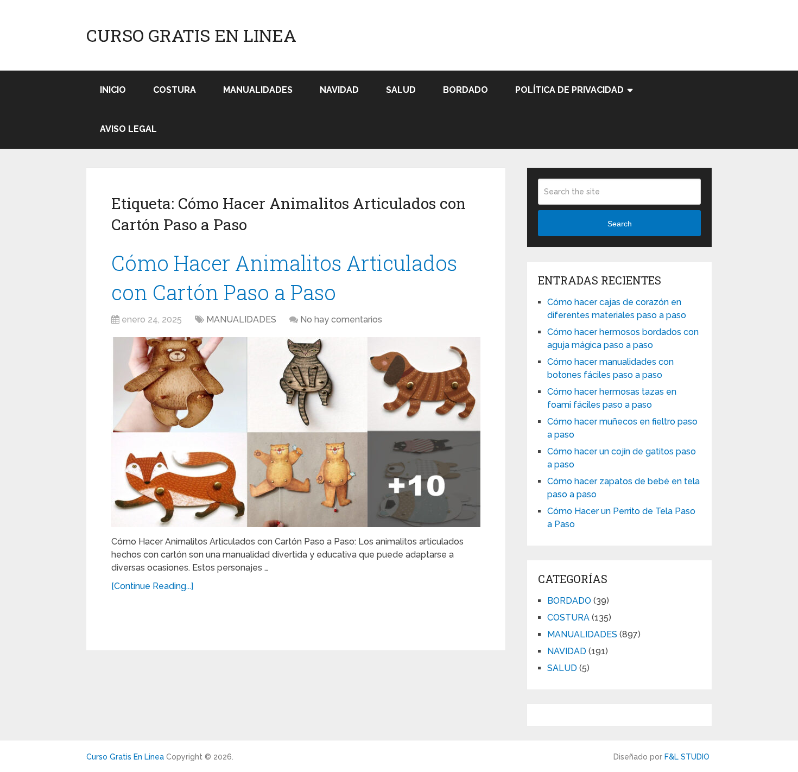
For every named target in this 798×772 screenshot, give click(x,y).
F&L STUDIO (687, 756)
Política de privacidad (569, 90)
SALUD (401, 90)
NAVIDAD (339, 90)
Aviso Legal (128, 129)
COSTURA (174, 90)
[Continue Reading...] (152, 586)
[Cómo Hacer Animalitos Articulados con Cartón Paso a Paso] (295, 432)
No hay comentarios (341, 319)
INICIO (113, 90)
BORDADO (465, 90)
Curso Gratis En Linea (191, 35)
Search (619, 223)
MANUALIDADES (258, 90)
